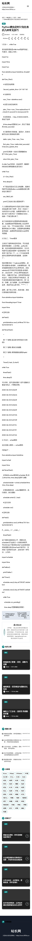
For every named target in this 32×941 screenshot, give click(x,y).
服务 (18, 798)
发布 (11, 784)
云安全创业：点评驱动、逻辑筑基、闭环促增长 (12, 747)
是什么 (5, 798)
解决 (23, 808)
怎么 (5, 791)
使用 (11, 780)
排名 (5, 794)
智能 (12, 798)
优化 (5, 780)
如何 (23, 784)
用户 (5, 801)
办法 (23, 780)
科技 (23, 801)
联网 (5, 808)
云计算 (5, 777)
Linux (5, 773)
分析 (17, 780)
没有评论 (22, 34)
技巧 (21, 38)
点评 (6, 824)
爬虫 (25, 38)
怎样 (11, 791)
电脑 (11, 801)
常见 (18, 38)
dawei (18, 625)
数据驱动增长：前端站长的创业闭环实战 (12, 760)
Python (6, 38)
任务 (9, 38)
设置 (5, 811)
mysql (12, 773)
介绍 (18, 777)
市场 (17, 787)
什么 (12, 777)
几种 (12, 38)
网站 (19, 804)
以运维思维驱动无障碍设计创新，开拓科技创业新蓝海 (12, 741)
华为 (5, 784)
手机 (17, 791)
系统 (13, 804)
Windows (19, 773)
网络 (25, 804)
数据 (17, 794)
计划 (28, 38)
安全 (5, 787)
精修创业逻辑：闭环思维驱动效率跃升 (12, 734)
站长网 (6, 3)
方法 (23, 794)
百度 (17, 801)
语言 (4, 23)
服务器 (25, 798)
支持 (11, 794)
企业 (24, 777)
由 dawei (7, 34)
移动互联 (6, 804)
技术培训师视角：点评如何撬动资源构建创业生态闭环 (12, 754)
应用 (23, 787)
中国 (27, 773)
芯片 (11, 808)
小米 (11, 787)
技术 (23, 791)
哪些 (17, 784)
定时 (15, 38)
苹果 (17, 808)
